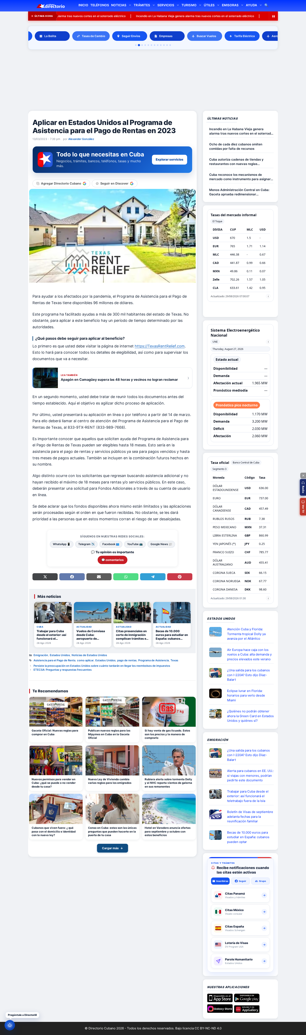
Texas (174, 660)
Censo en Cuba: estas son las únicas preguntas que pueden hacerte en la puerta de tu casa (112, 831)
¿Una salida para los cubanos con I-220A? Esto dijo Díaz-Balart (248, 675)
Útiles (209, 5)
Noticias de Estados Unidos (89, 655)
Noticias (118, 5)
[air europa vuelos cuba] (217, 652)
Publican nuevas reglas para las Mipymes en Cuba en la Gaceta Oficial (109, 734)
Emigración (41, 655)
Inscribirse (222, 881)
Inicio (83, 5)
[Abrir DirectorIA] (10, 1025)
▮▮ (273, 16)
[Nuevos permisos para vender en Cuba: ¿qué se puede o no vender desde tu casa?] (56, 760)
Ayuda (251, 5)
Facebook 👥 (110, 544)
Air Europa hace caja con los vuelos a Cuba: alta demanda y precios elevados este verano (249, 654)
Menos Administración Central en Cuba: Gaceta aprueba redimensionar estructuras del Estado (239, 192)
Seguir (242, 881)
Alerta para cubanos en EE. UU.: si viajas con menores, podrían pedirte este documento (250, 775)
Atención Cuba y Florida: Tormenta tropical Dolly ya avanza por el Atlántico (246, 633)
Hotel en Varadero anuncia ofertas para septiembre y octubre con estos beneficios (167, 831)
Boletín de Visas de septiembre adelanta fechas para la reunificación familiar (250, 816)
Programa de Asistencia (153, 660)
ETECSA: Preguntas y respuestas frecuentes (63, 669)
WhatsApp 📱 (61, 544)
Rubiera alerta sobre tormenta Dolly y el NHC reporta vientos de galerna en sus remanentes (168, 783)
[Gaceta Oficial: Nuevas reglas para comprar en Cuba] (56, 712)
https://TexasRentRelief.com (160, 346)
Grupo (262, 881)
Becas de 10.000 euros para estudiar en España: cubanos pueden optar (248, 837)
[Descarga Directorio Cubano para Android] (247, 1000)
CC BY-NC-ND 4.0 (208, 1028)
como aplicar (85, 660)
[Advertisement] (153, 81)
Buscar (266, 5)
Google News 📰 (161, 544)
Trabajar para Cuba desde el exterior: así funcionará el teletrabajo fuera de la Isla (248, 796)
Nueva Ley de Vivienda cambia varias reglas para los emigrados (109, 781)
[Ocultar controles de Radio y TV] (303, 475)
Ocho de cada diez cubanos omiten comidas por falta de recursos (235, 146)
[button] (303, 487)
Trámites (142, 5)
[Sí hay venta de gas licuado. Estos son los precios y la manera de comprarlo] (169, 712)
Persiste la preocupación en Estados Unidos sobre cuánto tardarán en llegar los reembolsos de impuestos (102, 665)
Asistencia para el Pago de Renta (54, 660)
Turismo (189, 5)
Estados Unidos (60, 655)
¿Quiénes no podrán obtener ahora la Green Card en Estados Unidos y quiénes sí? (250, 716)
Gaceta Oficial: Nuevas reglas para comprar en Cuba (55, 732)
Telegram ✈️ (86, 544)
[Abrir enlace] (217, 632)
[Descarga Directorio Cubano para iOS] (220, 1000)
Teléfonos (99, 5)
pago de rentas (127, 660)
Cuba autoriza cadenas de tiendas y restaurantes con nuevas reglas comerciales (236, 161)
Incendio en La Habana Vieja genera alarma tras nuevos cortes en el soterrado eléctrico (154, 16)
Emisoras (230, 5)
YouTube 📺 (135, 544)
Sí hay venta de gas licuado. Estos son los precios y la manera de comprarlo (167, 734)
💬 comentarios (112, 560)
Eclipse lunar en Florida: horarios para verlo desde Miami (246, 695)
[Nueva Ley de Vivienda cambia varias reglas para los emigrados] (112, 760)
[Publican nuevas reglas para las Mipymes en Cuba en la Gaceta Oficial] (112, 712)
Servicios (165, 5)
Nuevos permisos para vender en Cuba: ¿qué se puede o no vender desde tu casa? (54, 783)
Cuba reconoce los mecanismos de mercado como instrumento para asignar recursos (240, 177)
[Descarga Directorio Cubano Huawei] (247, 1011)
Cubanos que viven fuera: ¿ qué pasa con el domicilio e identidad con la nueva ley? (54, 831)
